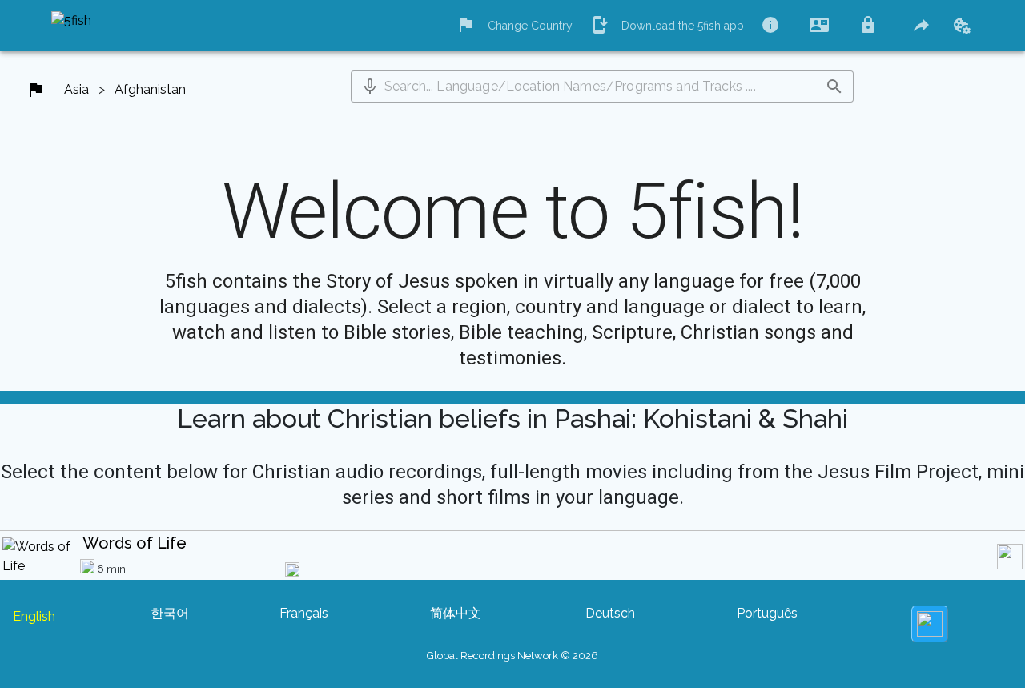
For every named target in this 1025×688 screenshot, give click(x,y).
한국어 (170, 613)
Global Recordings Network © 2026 (512, 656)
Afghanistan (150, 89)
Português (767, 613)
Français (303, 613)
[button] (370, 86)
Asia (76, 89)
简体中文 (455, 613)
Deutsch (610, 613)
